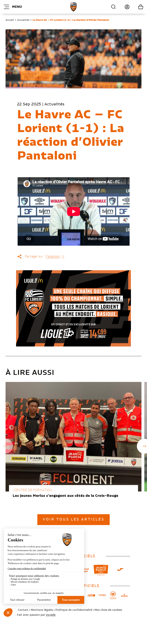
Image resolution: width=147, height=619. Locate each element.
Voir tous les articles (73, 519)
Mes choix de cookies (108, 610)
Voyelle (51, 615)
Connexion (123, 6)
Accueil (10, 20)
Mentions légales (42, 610)
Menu (17, 6)
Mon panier (136, 6)
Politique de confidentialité (73, 610)
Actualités (23, 20)
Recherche (113, 6)
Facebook (53, 256)
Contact (23, 610)
